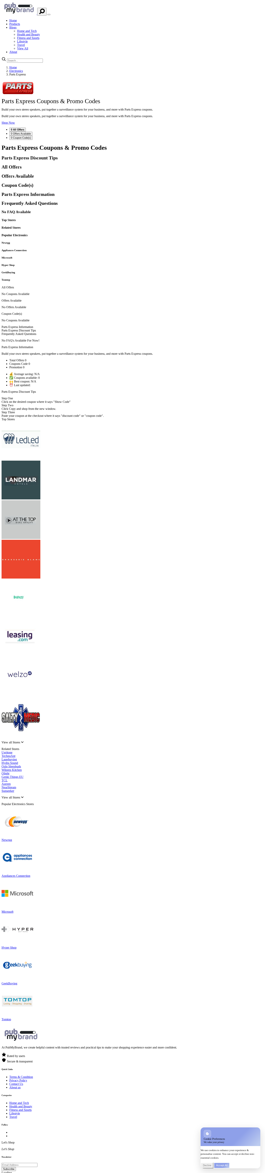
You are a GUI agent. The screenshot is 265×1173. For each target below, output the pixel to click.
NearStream (9, 787)
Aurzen (6, 783)
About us (15, 1087)
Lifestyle (22, 41)
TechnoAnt (8, 756)
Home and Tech (27, 31)
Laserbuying (9, 759)
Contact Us (16, 1084)
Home (13, 20)
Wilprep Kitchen (12, 770)
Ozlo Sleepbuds (11, 766)
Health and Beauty (28, 34)
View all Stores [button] (11, 742)
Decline (207, 1165)
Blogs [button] (12, 27)
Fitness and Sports (28, 38)
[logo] (19, 13)
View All (22, 48)
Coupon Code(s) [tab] (21, 137)
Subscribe (8, 1169)
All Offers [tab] (17, 129)
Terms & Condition (21, 1077)
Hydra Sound (10, 763)
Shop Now (8, 122)
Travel (21, 45)
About (13, 52)
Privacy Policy (18, 1080)
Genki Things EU (12, 777)
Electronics (16, 71)
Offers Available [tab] (21, 133)
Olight (5, 773)
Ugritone (7, 752)
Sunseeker (8, 790)
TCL (5, 780)
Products (14, 24)
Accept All (222, 1165)
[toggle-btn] (48, 14)
